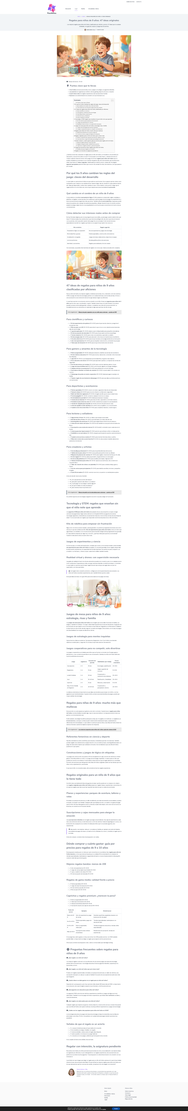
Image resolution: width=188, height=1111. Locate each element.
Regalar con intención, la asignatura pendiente (86, 150)
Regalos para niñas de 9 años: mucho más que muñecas (89, 130)
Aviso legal (128, 1095)
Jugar (76, 8)
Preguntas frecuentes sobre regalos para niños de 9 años (89, 147)
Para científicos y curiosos (83, 111)
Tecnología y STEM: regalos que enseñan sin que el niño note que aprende (93, 119)
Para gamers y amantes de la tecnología (86, 112)
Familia (83, 8)
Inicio (105, 1091)
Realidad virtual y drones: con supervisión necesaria (89, 124)
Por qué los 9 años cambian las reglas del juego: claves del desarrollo (92, 104)
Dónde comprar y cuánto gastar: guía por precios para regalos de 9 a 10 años (94, 140)
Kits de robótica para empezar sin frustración (87, 120)
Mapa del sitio (129, 1099)
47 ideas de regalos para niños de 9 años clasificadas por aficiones (91, 109)
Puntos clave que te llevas (83, 102)
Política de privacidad (131, 1097)
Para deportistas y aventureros (84, 114)
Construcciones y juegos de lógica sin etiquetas (88, 134)
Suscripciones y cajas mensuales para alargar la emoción (90, 139)
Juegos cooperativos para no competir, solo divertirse (90, 129)
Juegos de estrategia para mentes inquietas (87, 127)
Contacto (138, 1)
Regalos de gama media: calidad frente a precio (88, 144)
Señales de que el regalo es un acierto (86, 149)
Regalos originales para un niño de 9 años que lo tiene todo (89, 135)
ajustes (104, 1109)
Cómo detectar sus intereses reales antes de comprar (89, 107)
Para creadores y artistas (83, 117)
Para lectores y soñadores (84, 115)
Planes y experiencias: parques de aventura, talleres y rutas (91, 137)
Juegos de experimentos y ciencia (85, 122)
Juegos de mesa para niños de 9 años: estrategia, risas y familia (91, 125)
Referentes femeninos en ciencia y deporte (87, 132)
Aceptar (116, 1108)
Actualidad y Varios (93, 8)
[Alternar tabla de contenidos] (111, 100)
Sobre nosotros (130, 1)
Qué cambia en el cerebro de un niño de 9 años (87, 106)
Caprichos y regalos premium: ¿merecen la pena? (88, 145)
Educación (68, 8)
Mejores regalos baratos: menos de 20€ (86, 142)
